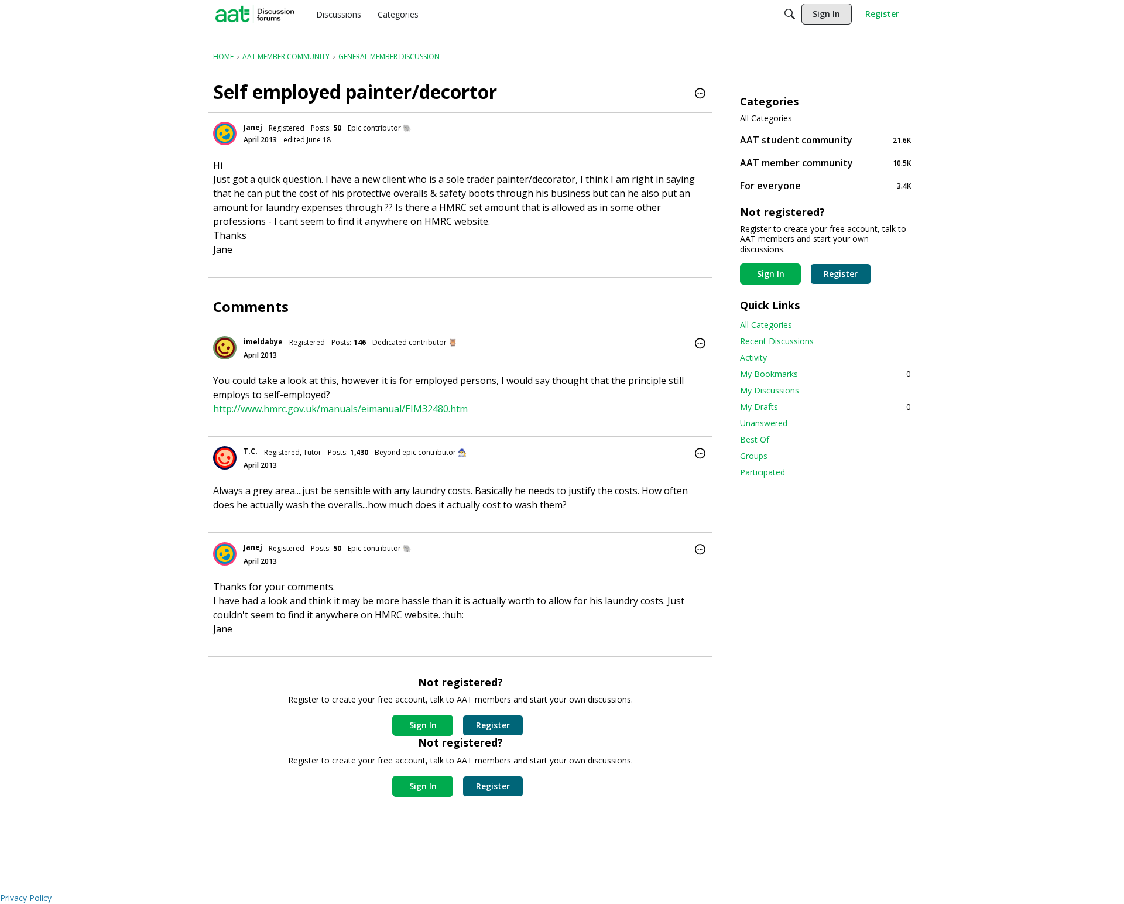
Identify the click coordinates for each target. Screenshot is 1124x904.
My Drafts (825, 406)
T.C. (251, 451)
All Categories (766, 118)
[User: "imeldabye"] (225, 347)
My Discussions (769, 390)
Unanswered (763, 423)
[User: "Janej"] (225, 133)
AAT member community (825, 162)
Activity (753, 357)
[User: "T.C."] (225, 458)
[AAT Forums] (254, 14)
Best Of (754, 439)
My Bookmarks (825, 373)
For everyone (825, 185)
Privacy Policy (26, 897)
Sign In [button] (423, 725)
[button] (700, 94)
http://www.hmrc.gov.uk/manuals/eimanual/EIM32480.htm (340, 408)
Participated (762, 472)
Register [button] (493, 725)
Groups (753, 455)
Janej (253, 127)
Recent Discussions (777, 341)
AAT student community (825, 139)
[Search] (789, 14)
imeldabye (263, 342)
